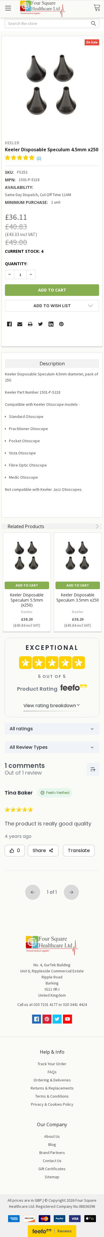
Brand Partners (52, 1152)
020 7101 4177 (45, 1004)
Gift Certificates (52, 1168)
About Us (52, 1136)
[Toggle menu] (8, 8)
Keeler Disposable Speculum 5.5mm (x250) (27, 600)
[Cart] (98, 7)
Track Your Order (52, 1063)
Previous (91, 526)
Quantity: (16, 263)
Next (96, 526)
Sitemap (52, 1176)
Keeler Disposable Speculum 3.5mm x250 (77, 597)
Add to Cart (27, 585)
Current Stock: (24, 251)
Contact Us (52, 1160)
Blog (52, 1144)
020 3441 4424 (75, 1004)
